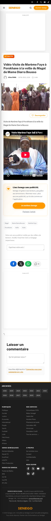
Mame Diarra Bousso (18, 223)
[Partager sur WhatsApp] (28, 264)
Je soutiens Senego (29, 205)
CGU (27, 460)
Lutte (3, 434)
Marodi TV (5, 454)
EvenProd (5, 457)
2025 (11, 391)
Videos (4, 440)
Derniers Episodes (7, 451)
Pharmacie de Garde (32, 422)
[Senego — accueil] (14, 8)
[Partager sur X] (21, 264)
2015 (31, 395)
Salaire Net (29, 416)
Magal (7, 223)
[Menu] (3, 7)
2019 (5, 395)
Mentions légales (22, 501)
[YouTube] (44, 2)
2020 (45, 391)
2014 (38, 395)
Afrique (4, 443)
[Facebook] (37, 2)
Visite (24, 228)
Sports (4, 428)
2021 (38, 391)
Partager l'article (29, 212)
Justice (4, 416)
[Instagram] (43, 469)
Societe (4, 413)
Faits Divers (5, 437)
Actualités (9, 56)
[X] (33, 469)
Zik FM (4, 477)
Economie (5, 419)
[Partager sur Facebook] (13, 264)
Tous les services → (32, 434)
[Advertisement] (25, 33)
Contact (28, 454)
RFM (3, 474)
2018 (11, 395)
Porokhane (8, 228)
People (4, 425)
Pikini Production (7, 463)
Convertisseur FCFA (32, 410)
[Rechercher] (30, 7)
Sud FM (4, 480)
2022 (31, 391)
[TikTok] (48, 2)
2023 (25, 391)
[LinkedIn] (28, 474)
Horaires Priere (31, 419)
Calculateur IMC (31, 425)
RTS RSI (4, 483)
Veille (17, 228)
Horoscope (29, 428)
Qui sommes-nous (32, 451)
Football (4, 431)
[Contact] (32, 2)
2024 (18, 391)
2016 (25, 395)
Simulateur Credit (32, 431)
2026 (5, 391)
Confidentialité (37, 501)
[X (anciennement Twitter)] (41, 2)
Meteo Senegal (31, 413)
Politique (5, 410)
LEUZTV (4, 460)
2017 (18, 395)
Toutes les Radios (7, 471)
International (6, 422)
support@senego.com (36, 498)
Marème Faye (32, 223)
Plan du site (12, 501)
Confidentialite (31, 457)
